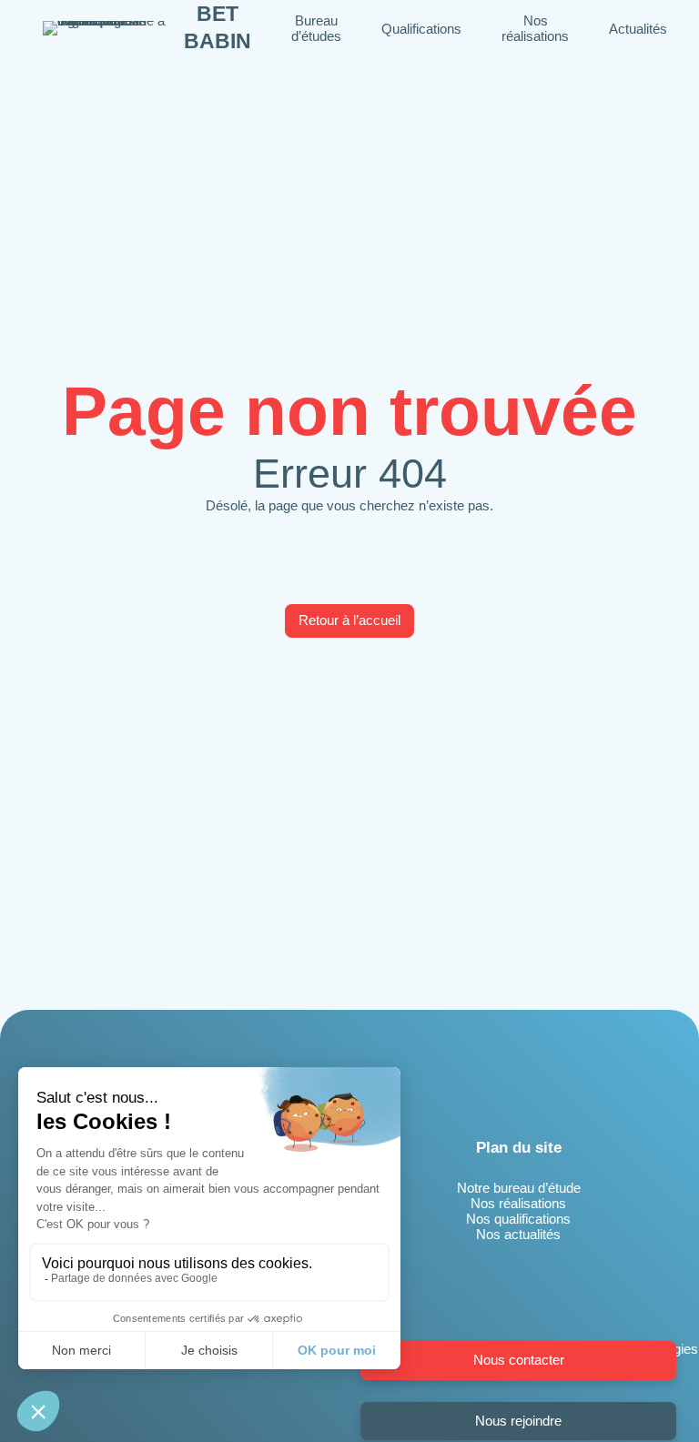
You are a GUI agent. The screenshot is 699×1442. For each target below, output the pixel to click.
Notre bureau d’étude (519, 1187)
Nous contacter (518, 1359)
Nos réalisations (518, 1203)
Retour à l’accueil (349, 620)
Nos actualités (518, 1234)
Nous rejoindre (518, 1420)
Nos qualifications (518, 1218)
